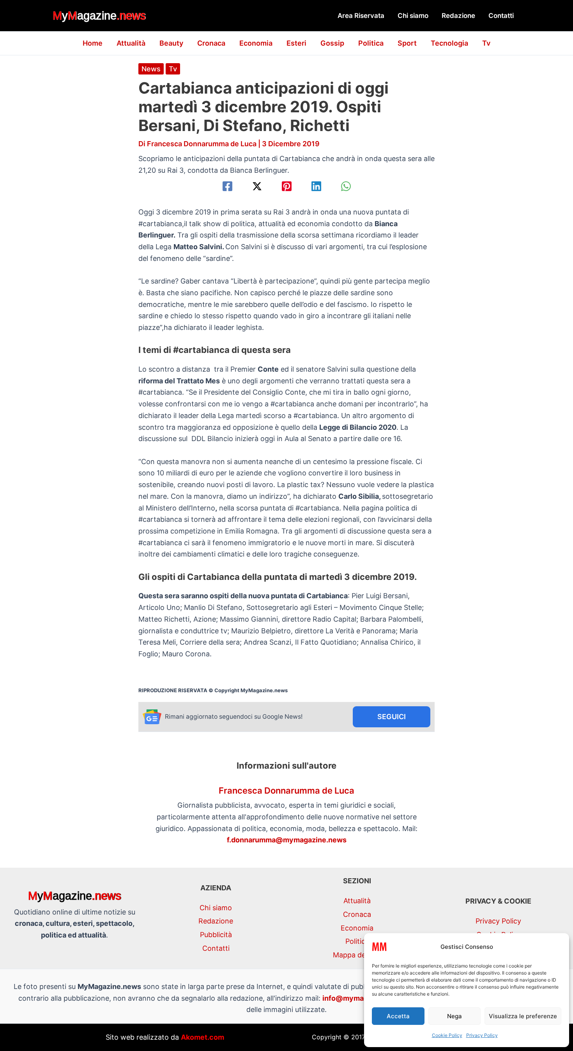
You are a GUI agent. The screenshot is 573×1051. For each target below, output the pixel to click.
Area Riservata (361, 15)
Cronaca (211, 43)
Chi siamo (413, 15)
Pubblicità (216, 934)
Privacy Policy (482, 1035)
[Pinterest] (287, 186)
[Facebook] (227, 186)
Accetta (398, 1016)
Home (93, 43)
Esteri (296, 43)
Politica (371, 43)
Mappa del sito (357, 955)
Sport (407, 43)
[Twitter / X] (257, 186)
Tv (486, 43)
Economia (255, 43)
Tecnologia (449, 43)
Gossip (332, 43)
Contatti (501, 15)
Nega (454, 1016)
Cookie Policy (447, 1035)
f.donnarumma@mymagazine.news (287, 840)
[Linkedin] (316, 186)
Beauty (171, 43)
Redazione (458, 15)
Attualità (131, 43)
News (151, 69)
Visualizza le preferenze (523, 1016)
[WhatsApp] (346, 186)
